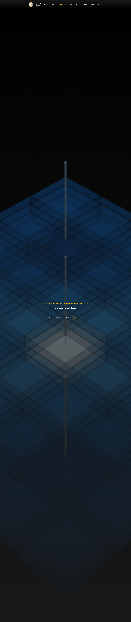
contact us (85, 321)
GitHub (69, 318)
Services (53, 4)
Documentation (79, 318)
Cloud (50, 318)
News (71, 4)
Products (62, 4)
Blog (77, 4)
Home (46, 4)
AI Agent (59, 318)
